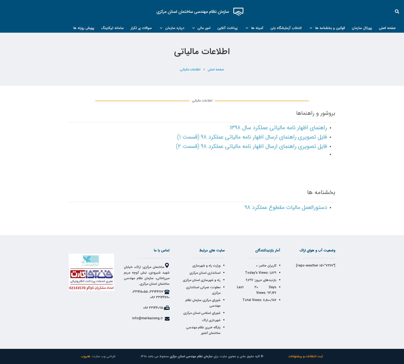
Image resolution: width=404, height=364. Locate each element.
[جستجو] (397, 11)
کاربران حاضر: (266, 265)
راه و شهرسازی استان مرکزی (201, 280)
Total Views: (252, 300)
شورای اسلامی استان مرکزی (201, 312)
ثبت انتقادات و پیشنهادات (306, 356)
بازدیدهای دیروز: (264, 280)
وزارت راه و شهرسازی (205, 265)
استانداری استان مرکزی (204, 272)
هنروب (85, 356)
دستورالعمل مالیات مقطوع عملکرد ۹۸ (286, 207)
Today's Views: (257, 272)
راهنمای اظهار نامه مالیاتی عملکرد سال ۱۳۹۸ (278, 127)
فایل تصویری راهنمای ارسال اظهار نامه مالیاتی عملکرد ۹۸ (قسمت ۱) (252, 137)
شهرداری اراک (211, 320)
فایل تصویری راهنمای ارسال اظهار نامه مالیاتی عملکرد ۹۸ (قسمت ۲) (251, 146)
